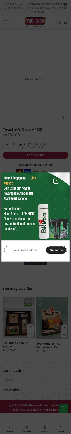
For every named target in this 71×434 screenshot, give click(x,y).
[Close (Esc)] (65, 4)
